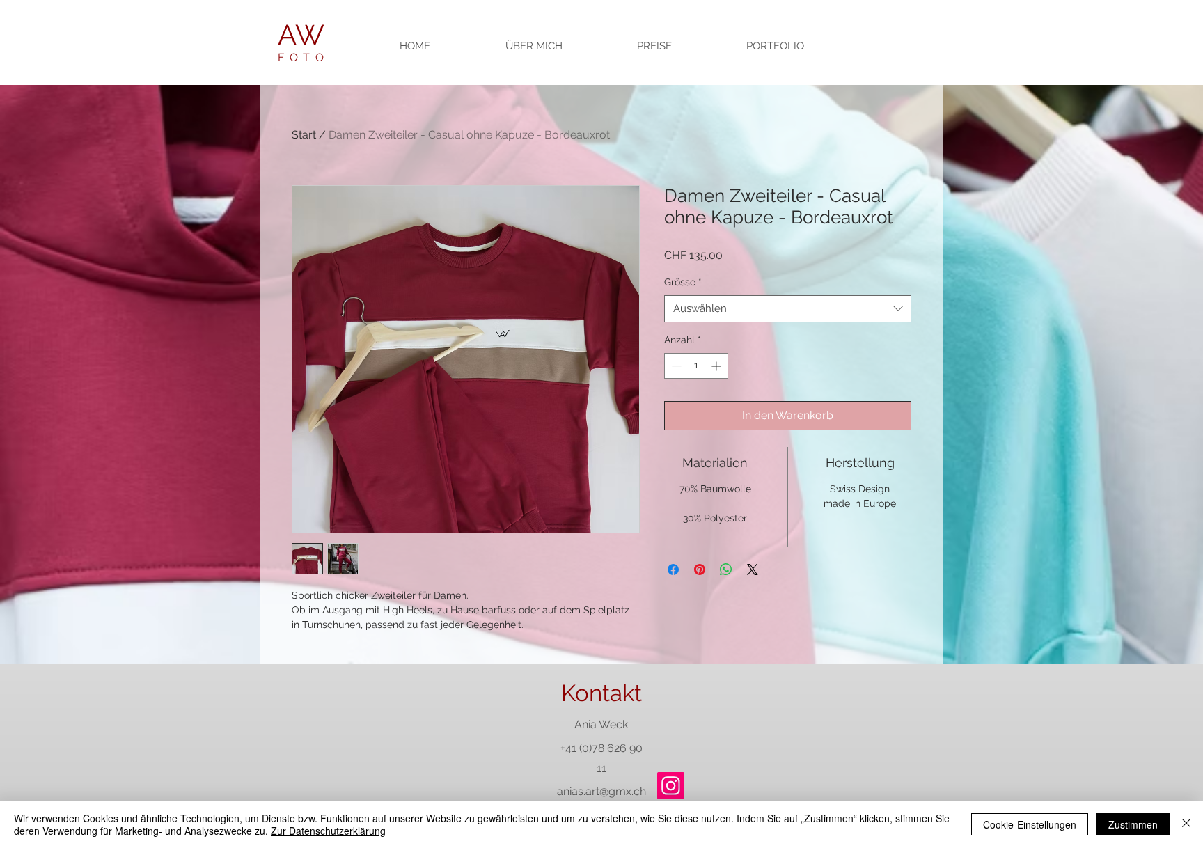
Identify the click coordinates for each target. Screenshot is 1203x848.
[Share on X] (752, 569)
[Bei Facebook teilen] (673, 569)
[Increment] (717, 366)
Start (304, 134)
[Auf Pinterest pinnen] (699, 569)
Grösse (683, 282)
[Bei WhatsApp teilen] (726, 569)
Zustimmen (1133, 824)
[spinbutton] (696, 366)
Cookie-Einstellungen (1029, 824)
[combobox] (787, 308)
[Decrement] (675, 366)
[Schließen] (1186, 824)
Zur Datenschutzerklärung (328, 831)
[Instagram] (670, 785)
